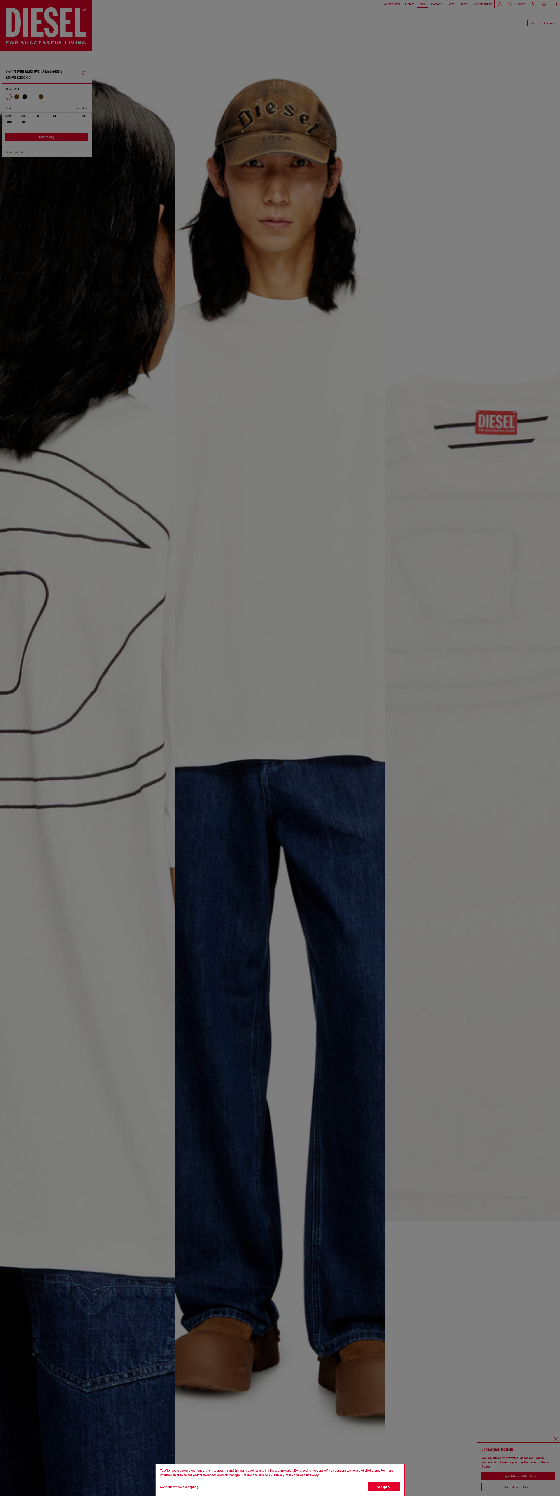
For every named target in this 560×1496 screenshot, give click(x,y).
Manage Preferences (243, 1475)
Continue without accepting (179, 1487)
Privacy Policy (283, 1475)
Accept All (384, 1487)
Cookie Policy (309, 1475)
